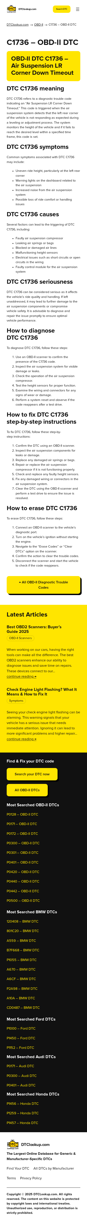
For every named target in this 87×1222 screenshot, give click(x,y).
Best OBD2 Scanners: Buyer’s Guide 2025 (34, 629)
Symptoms (16, 700)
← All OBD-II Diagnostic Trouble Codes (43, 584)
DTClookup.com (27, 9)
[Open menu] (77, 9)
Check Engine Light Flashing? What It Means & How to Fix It (42, 692)
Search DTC (61, 9)
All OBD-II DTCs (27, 790)
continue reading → (21, 676)
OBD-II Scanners (20, 638)
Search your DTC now (32, 774)
